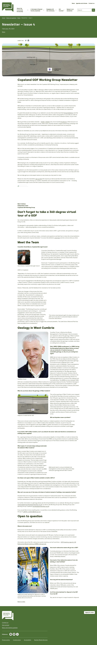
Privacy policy (6, 640)
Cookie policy (17, 640)
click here (57, 238)
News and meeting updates (10, 627)
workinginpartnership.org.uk (41, 506)
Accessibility (27, 640)
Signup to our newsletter (70, 10)
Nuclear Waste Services (41, 640)
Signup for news (89, 612)
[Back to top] (94, 603)
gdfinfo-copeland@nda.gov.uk (31, 511)
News (73, 3)
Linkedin (47, 121)
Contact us (91, 3)
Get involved (5, 625)
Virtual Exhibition (68, 113)
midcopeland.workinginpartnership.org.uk (30, 504)
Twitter (43, 121)
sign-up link (38, 179)
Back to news (21, 601)
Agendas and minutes (81, 3)
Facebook (64, 121)
